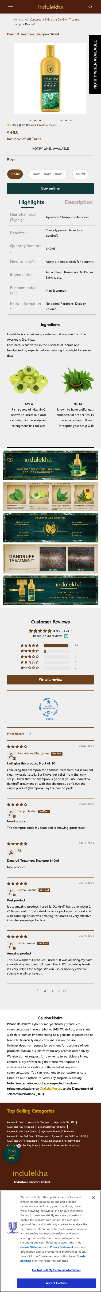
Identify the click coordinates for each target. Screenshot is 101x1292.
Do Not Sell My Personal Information (56, 1270)
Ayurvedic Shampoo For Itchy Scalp (60, 1141)
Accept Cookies (56, 1283)
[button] (9, 125)
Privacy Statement (61, 1247)
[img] (17, 747)
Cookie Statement (31, 1247)
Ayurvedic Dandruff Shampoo (57, 1131)
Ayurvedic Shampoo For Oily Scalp (61, 1145)
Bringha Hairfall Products (52, 1127)
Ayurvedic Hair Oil (64, 1122)
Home (17, 20)
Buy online (50, 188)
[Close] (93, 1198)
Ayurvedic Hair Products (20, 1127)
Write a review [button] (50, 680)
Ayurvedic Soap (15, 1122)
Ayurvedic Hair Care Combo (22, 1131)
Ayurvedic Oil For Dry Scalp (22, 1145)
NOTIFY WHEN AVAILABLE (50, 148)
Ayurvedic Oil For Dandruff (22, 1141)
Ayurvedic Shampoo (39, 1122)
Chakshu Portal (50, 1088)
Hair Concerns (32, 20)
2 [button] (45, 990)
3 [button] (53, 990)
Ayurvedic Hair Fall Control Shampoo (27, 1136)
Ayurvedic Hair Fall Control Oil (69, 1136)
